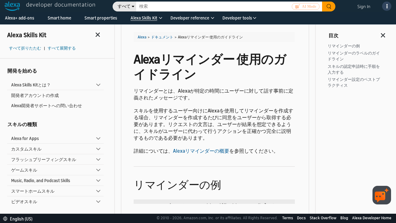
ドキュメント (162, 37)
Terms (288, 217)
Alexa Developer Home (371, 217)
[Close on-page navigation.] (383, 33)
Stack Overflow (323, 217)
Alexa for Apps (25, 138)
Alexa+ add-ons (19, 17)
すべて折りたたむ (25, 48)
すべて (124, 6)
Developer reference (189, 17)
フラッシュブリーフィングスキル (43, 159)
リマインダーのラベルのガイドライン (354, 56)
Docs (302, 217)
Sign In (363, 6)
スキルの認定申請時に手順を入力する (354, 69)
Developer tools (237, 17)
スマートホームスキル (32, 191)
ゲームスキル (24, 170)
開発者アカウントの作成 (35, 95)
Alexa (142, 37)
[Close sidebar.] (98, 34)
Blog (344, 217)
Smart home (59, 17)
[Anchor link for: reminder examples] (226, 183)
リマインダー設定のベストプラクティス (354, 82)
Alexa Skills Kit (144, 17)
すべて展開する (62, 48)
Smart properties (100, 17)
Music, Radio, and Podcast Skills (40, 180)
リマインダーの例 (344, 46)
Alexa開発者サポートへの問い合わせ (46, 105)
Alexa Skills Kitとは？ (31, 84)
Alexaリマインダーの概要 (201, 151)
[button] (144, 20)
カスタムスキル (26, 148)
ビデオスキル (24, 201)
